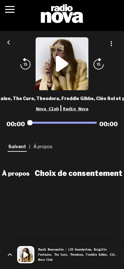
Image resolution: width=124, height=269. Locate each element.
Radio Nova (75, 109)
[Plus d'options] (111, 43)
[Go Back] (9, 41)
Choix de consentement (78, 173)
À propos (16, 173)
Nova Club (47, 109)
